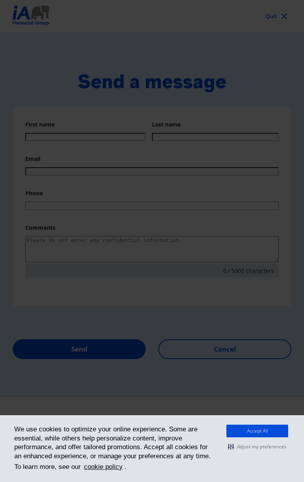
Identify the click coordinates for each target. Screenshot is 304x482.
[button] (257, 446)
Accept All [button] (257, 430)
